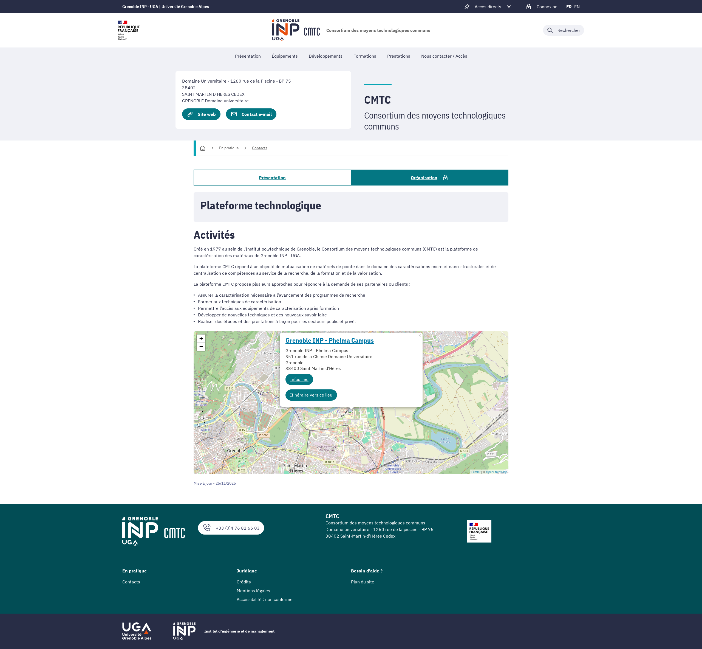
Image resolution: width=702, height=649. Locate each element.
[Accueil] (202, 148)
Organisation (424, 177)
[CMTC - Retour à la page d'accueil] (296, 30)
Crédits (244, 582)
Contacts (259, 147)
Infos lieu (299, 379)
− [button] (201, 346)
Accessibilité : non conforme (265, 599)
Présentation (272, 177)
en (577, 6)
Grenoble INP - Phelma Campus (329, 340)
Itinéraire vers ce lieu (311, 395)
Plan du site (362, 582)
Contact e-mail (257, 114)
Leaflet (475, 472)
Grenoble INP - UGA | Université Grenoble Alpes (165, 6)
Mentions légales (253, 590)
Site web (207, 114)
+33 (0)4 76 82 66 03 (238, 528)
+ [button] (201, 338)
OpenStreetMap (496, 472)
